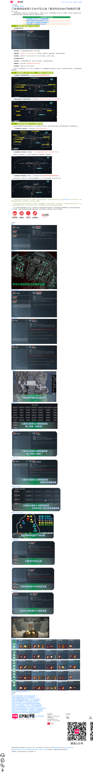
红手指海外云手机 (33, 716)
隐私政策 (60, 747)
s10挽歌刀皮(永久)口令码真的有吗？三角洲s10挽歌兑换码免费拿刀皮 (27, 711)
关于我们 (80, 2)
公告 (13, 6)
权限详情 (56, 747)
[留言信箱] (46, 760)
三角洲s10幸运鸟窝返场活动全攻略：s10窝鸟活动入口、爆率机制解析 (27, 709)
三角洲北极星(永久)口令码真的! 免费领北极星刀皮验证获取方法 (25, 712)
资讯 (66, 2)
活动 (16, 6)
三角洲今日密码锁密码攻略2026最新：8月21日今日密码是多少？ (26, 699)
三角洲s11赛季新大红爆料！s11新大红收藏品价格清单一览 (24, 696)
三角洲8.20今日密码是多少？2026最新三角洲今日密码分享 (24, 702)
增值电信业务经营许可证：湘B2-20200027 (37, 749)
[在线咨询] (46, 755)
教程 (23, 6)
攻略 (20, 6)
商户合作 (70, 2)
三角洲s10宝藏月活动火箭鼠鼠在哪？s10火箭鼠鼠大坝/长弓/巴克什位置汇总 (28, 708)
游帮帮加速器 (41, 716)
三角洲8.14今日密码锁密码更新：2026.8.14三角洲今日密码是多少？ (26, 706)
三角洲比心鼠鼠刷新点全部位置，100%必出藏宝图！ (23, 697)
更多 (12, 224)
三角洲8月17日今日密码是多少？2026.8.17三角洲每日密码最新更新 (26, 705)
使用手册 (75, 2)
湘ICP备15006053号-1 (68, 747)
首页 (63, 2)
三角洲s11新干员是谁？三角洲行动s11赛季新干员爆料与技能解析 (25, 703)
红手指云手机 (66, 199)
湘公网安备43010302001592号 (19, 749)
